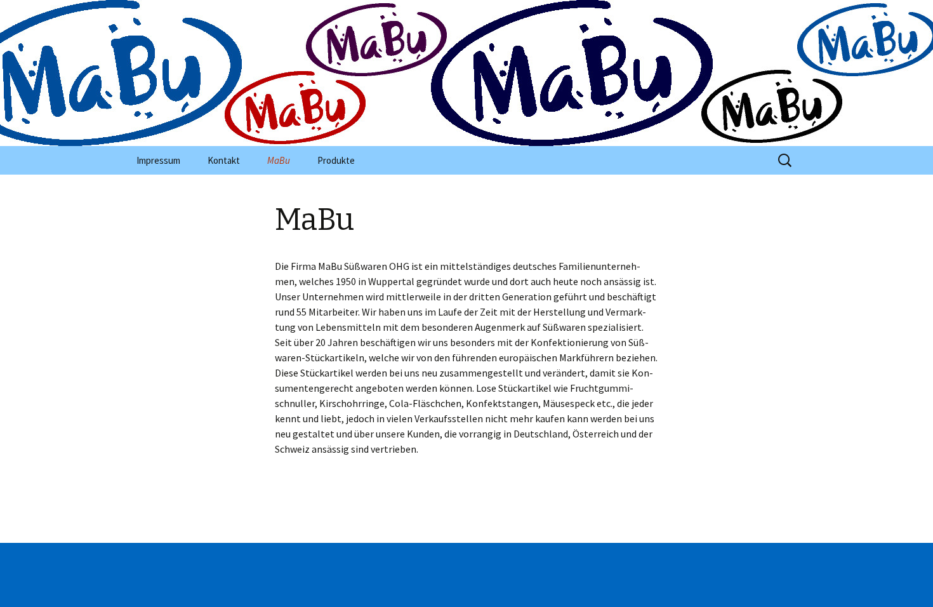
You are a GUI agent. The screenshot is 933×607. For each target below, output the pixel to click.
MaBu (278, 160)
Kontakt (224, 160)
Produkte (336, 160)
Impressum (158, 160)
